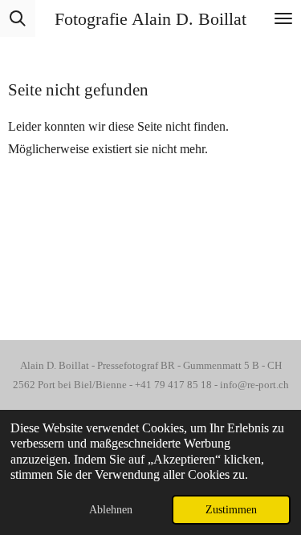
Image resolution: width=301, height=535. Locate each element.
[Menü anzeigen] (283, 18)
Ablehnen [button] (110, 509)
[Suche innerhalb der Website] (17, 18)
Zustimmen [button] (231, 509)
